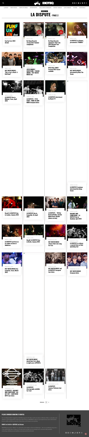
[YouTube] (79, 3)
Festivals (82, 7)
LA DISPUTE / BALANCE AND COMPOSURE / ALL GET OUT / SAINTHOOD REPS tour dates (11, 393)
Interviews (33, 7)
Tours (75, 7)
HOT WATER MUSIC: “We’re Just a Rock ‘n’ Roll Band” (11, 72)
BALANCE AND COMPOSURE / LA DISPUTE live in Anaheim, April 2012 (76, 216)
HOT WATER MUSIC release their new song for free (55, 243)
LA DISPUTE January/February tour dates (54, 388)
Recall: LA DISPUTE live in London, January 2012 (12, 214)
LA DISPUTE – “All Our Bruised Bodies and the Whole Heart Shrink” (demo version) (55, 215)
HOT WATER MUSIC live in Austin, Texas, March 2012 (11, 270)
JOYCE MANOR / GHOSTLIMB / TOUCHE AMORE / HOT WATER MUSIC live (33, 72)
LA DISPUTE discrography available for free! (33, 389)
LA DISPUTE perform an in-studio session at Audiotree (12, 243)
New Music (13, 7)
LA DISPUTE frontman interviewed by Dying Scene (76, 189)
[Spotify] (83, 3)
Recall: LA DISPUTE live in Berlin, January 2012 (33, 241)
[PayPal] (84, 3)
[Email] (86, 3)
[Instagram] (76, 3)
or (12, 424)
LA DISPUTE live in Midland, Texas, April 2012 (11, 99)
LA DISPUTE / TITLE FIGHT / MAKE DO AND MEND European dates (33, 100)
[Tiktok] (80, 3)
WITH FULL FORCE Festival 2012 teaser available (54, 69)
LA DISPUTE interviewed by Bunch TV (55, 98)
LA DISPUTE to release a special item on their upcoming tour (76, 245)
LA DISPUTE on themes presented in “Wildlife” (76, 41)
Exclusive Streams (45, 7)
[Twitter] (75, 3)
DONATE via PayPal (6, 424)
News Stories (23, 7)
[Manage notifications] (86, 434)
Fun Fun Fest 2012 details (10, 42)
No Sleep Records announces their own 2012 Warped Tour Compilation (54, 43)
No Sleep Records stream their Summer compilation (33, 42)
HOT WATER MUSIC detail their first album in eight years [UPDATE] (34, 361)
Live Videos (67, 7)
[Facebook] (73, 3)
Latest (6, 7)
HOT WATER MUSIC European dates (75, 272)
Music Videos (57, 7)
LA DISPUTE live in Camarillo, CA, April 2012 (32, 215)
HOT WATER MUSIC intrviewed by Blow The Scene (76, 72)
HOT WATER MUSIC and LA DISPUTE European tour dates (55, 270)
